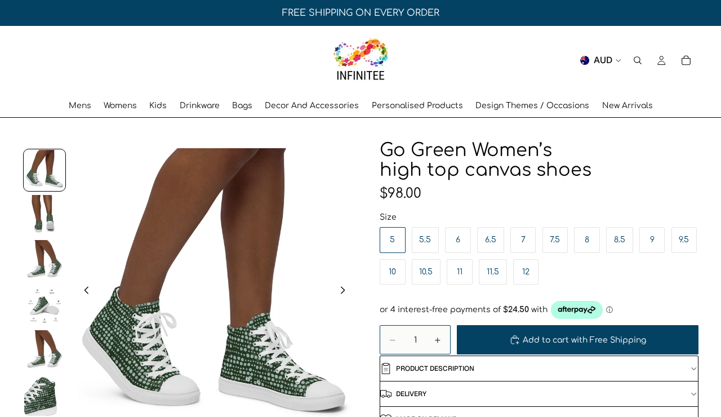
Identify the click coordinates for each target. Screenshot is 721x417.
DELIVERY (411, 393)
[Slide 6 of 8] (44, 395)
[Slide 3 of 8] (44, 260)
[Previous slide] (83, 292)
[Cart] (686, 60)
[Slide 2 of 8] (44, 215)
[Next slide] (345, 292)
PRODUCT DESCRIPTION (435, 368)
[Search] (637, 60)
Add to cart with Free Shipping (584, 340)
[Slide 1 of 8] (44, 170)
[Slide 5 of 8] (44, 350)
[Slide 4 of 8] (44, 305)
